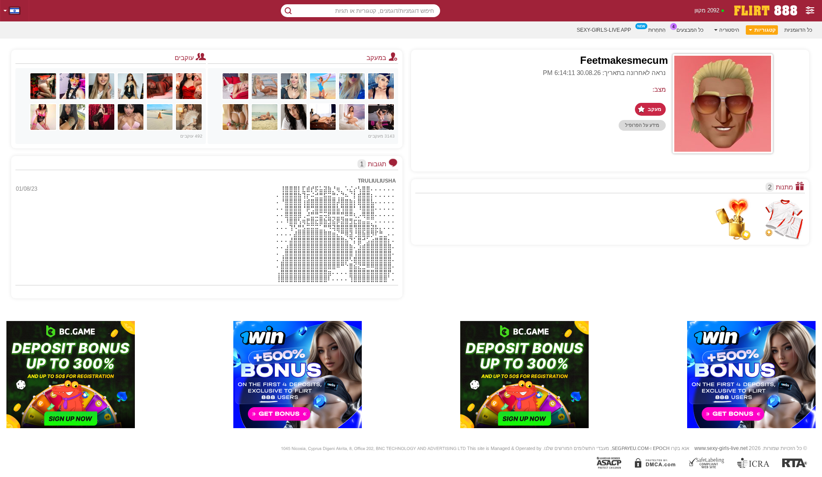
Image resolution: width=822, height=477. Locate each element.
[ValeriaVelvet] (189, 117)
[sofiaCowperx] (130, 117)
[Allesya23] (293, 86)
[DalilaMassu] (101, 117)
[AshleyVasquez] (323, 117)
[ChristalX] (381, 117)
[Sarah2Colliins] (72, 117)
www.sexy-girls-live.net (721, 448)
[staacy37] (72, 86)
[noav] (159, 117)
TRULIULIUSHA (377, 181)
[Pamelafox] (352, 86)
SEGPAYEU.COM (630, 448)
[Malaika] (159, 86)
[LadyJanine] (235, 86)
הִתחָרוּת (657, 30)
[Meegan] (264, 117)
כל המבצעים (689, 30)
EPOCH (661, 448)
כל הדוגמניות (798, 30)
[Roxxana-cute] (189, 86)
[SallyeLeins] (235, 117)
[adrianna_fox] (264, 86)
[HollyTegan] (352, 117)
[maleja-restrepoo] (43, 86)
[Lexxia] (101, 86)
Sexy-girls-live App (604, 30)
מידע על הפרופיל (642, 125)
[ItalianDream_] (293, 117)
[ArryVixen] (43, 117)
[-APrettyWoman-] (130, 86)
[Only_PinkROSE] (323, 86)
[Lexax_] (381, 86)
